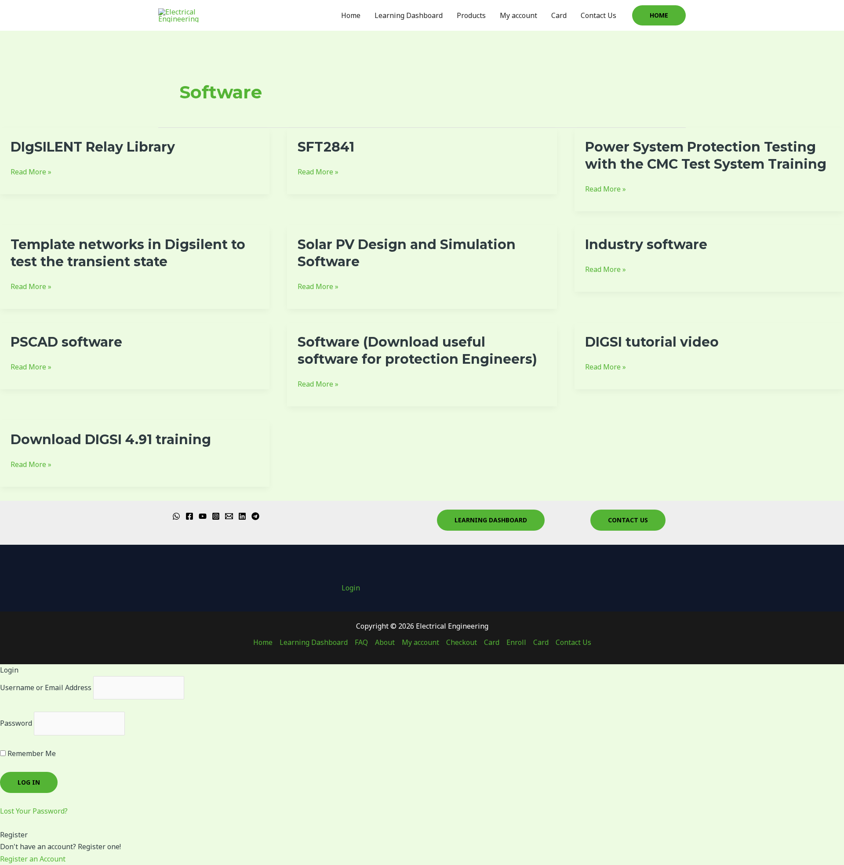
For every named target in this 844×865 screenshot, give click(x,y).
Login (351, 588)
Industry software (646, 244)
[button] (659, 15)
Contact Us (598, 15)
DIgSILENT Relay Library (93, 147)
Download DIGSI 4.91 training (111, 439)
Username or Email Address (45, 687)
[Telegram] (255, 516)
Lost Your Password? (34, 811)
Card (559, 15)
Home (350, 15)
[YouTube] (203, 516)
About (385, 642)
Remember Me (31, 753)
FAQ (361, 642)
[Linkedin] (242, 516)
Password (16, 723)
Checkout (461, 642)
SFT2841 (326, 147)
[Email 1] (229, 516)
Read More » (31, 171)
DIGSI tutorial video (652, 342)
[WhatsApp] (176, 516)
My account (518, 15)
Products (471, 15)
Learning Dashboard (409, 15)
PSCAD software (66, 342)
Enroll (516, 642)
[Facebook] (189, 516)
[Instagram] (216, 516)
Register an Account (32, 859)
